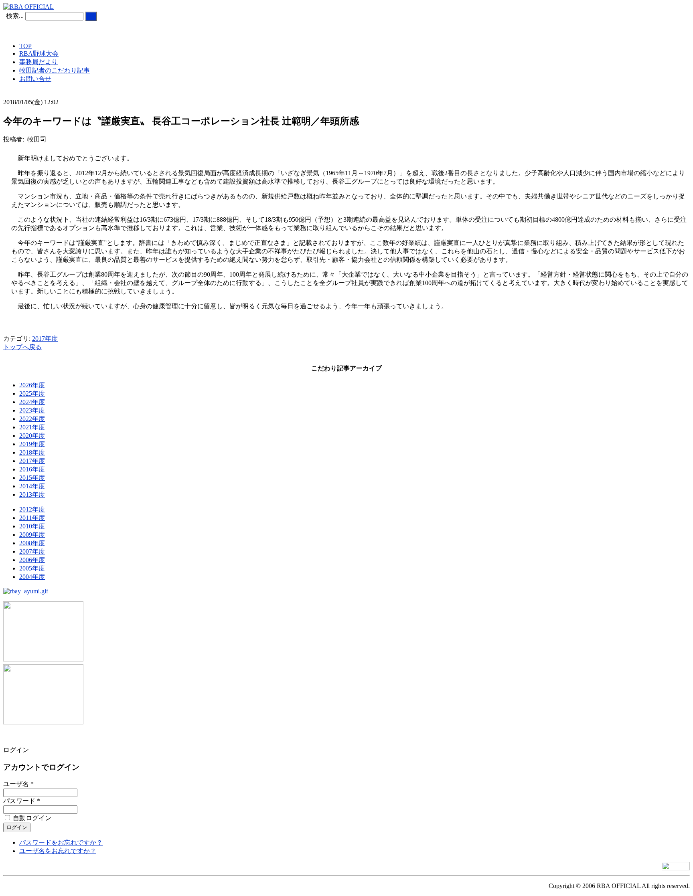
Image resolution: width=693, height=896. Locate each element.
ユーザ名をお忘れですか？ (57, 850)
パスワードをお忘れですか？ (61, 842)
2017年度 (45, 338)
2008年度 (32, 543)
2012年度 (32, 509)
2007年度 (32, 551)
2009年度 (32, 534)
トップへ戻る (22, 347)
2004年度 (32, 576)
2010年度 (32, 526)
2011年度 (32, 517)
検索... (15, 15)
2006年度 (32, 559)
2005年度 (32, 568)
